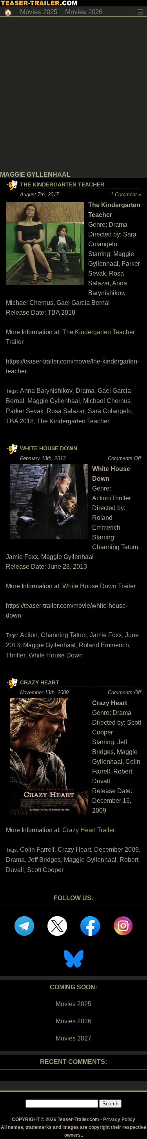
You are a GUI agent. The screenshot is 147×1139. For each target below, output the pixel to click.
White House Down (48, 448)
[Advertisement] (73, 94)
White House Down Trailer (99, 586)
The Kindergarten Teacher (62, 184)
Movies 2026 (83, 12)
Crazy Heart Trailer (88, 830)
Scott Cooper (45, 870)
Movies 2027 (73, 1038)
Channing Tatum (64, 635)
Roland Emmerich (104, 645)
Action (29, 635)
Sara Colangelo (110, 411)
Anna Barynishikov (46, 390)
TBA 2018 (20, 421)
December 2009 (116, 849)
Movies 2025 (38, 12)
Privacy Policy (119, 1119)
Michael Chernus (107, 401)
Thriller (15, 655)
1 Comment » (126, 194)
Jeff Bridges (44, 859)
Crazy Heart (39, 682)
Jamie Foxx (106, 635)
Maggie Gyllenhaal (53, 401)
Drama (85, 390)
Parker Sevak (25, 411)
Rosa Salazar (66, 411)
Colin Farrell (37, 849)
